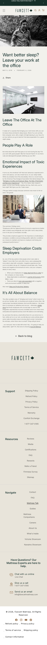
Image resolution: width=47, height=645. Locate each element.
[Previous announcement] (3, 3)
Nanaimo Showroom (32, 544)
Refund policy (11, 623)
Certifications (30, 449)
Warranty (31, 413)
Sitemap (30, 477)
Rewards (30, 461)
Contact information (14, 637)
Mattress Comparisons (29, 515)
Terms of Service (31, 407)
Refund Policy (31, 396)
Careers (32, 522)
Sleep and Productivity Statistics (19, 286)
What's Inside (33, 533)
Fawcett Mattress (35, 326)
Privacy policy (27, 623)
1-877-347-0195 (32, 424)
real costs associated (25, 281)
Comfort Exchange (31, 418)
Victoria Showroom (33, 539)
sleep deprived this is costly (32, 273)
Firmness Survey (31, 472)
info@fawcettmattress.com (26, 594)
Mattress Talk (33, 503)
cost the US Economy (34, 277)
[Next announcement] (43, 3)
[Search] (35, 10)
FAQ (30, 455)
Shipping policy (31, 630)
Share (8, 78)
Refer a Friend (31, 466)
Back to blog (25, 336)
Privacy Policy (31, 402)
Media (30, 444)
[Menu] (5, 10)
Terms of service (13, 630)
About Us (33, 528)
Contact (32, 492)
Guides (33, 508)
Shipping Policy (31, 391)
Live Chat (19, 577)
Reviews (30, 439)
